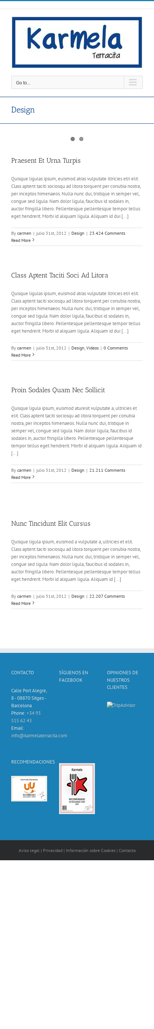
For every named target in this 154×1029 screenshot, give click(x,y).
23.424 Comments (107, 233)
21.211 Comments (107, 470)
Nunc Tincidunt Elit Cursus (50, 523)
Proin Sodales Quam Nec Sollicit (58, 390)
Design (77, 233)
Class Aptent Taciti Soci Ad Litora (59, 275)
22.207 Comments (107, 596)
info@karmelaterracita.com (39, 735)
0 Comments (116, 348)
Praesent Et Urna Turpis (46, 160)
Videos (92, 348)
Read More (21, 240)
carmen (24, 233)
